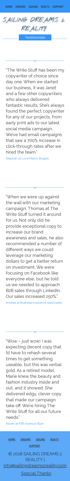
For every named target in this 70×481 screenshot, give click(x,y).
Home (8, 7)
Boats (45, 7)
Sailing (33, 7)
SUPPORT (58, 7)
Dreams (20, 7)
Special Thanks (36, 473)
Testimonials (35, 37)
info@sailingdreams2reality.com (35, 465)
